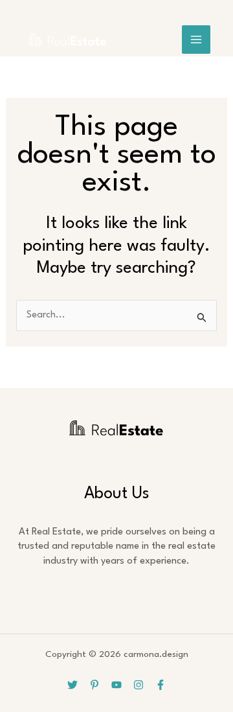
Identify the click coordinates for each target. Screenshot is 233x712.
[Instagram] (138, 685)
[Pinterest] (94, 685)
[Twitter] (72, 685)
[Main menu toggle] (196, 39)
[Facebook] (160, 685)
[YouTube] (116, 685)
